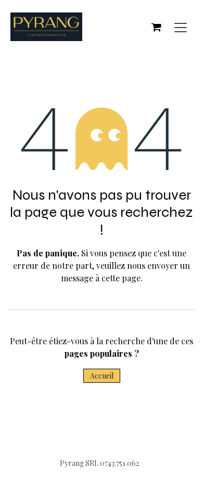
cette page (121, 277)
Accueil (101, 376)
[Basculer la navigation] (181, 27)
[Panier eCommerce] (156, 27)
